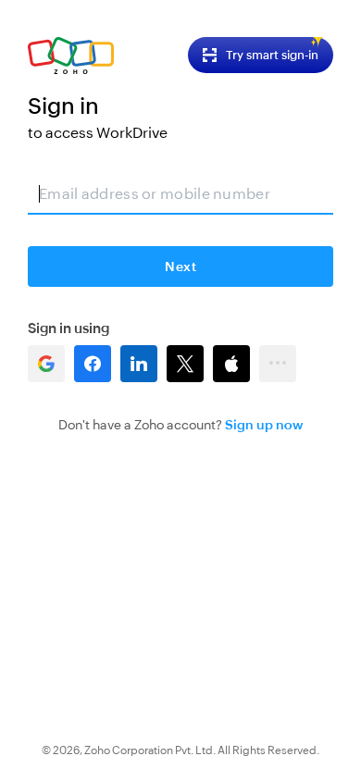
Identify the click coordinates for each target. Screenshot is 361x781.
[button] (46, 363)
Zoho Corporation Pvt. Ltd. (150, 750)
